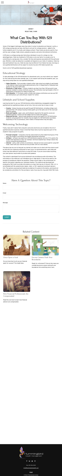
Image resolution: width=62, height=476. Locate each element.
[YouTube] (32, 461)
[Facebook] (27, 461)
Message (5, 203)
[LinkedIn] (29, 461)
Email (4, 193)
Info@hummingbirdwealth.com (31, 468)
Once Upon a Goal (10, 257)
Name (4, 183)
